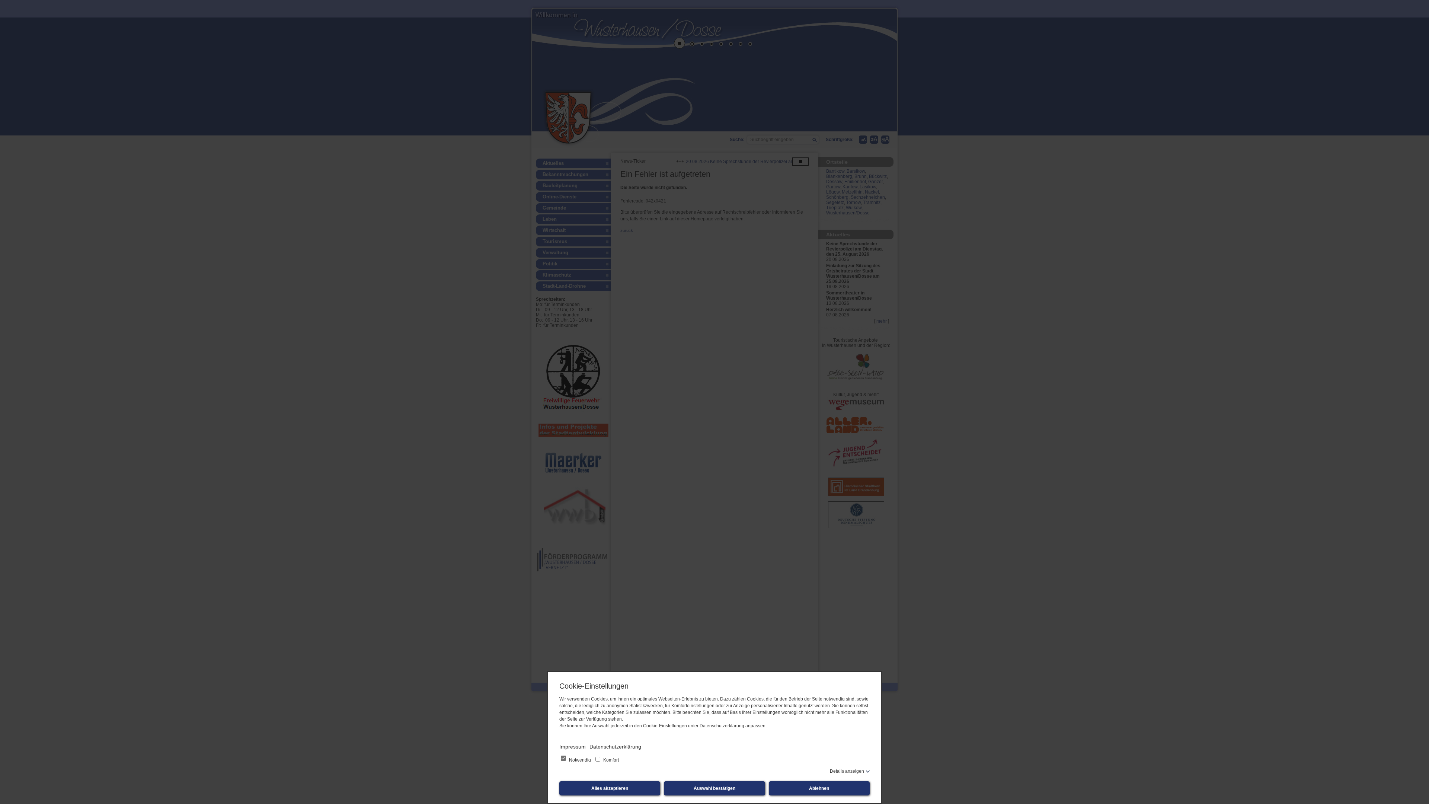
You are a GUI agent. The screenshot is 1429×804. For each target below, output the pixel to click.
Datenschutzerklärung (615, 747)
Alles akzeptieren (609, 788)
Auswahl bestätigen (714, 788)
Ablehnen (819, 788)
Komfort (610, 760)
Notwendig (580, 760)
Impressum (572, 747)
